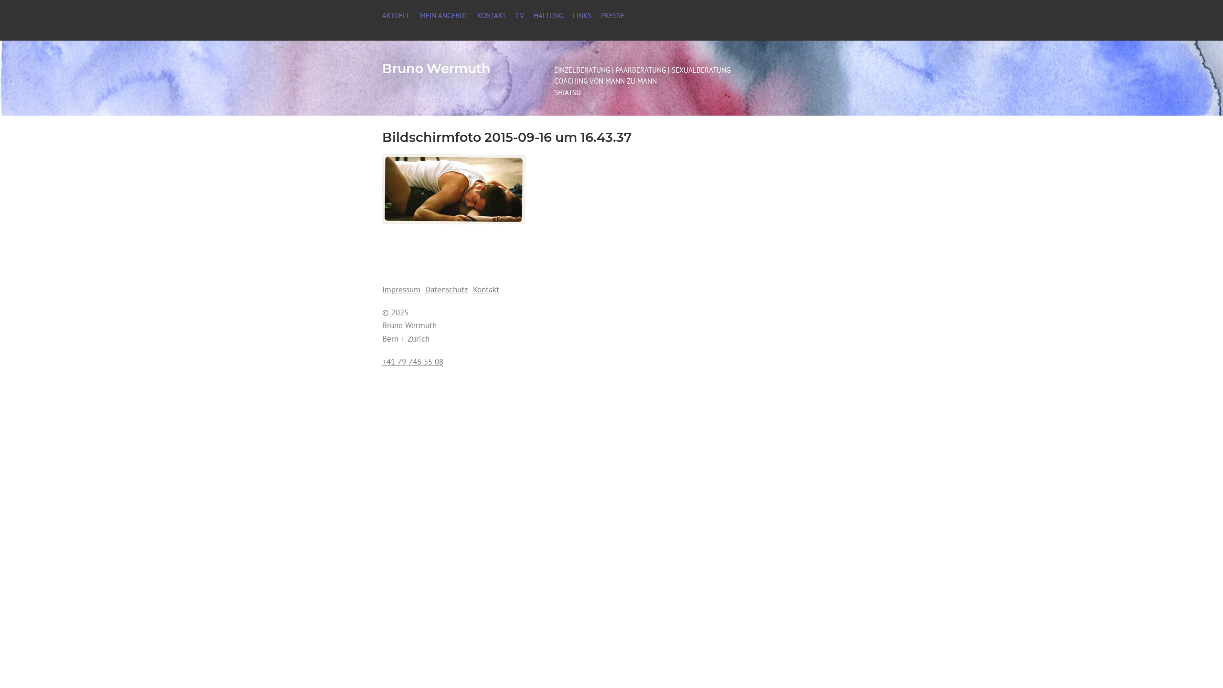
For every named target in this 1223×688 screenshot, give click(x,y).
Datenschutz (446, 289)
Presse (612, 15)
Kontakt (491, 15)
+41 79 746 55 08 (412, 361)
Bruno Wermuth (436, 68)
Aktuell (396, 15)
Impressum (401, 289)
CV (519, 15)
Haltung (548, 15)
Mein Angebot (444, 15)
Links (582, 15)
